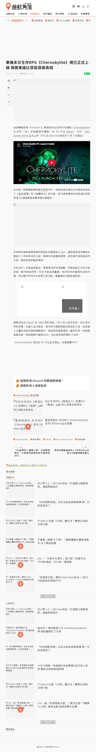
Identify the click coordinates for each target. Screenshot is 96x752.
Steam (48, 439)
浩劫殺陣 (81, 439)
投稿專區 (85, 13)
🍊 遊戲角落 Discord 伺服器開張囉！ (40, 381)
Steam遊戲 (64, 20)
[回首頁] (19, 7)
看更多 (48, 596)
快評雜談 (47, 13)
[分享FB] (9, 81)
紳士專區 (59, 13)
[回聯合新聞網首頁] (8, 7)
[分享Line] (9, 88)
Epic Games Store (64, 439)
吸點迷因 (79, 20)
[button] (87, 6)
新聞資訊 (35, 13)
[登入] (83, 6)
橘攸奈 (51, 20)
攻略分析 (10, 13)
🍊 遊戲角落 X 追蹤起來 (31, 385)
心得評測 (22, 13)
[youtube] (78, 6)
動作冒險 (37, 439)
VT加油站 (72, 13)
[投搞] (73, 6)
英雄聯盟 (38, 20)
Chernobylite (22, 439)
